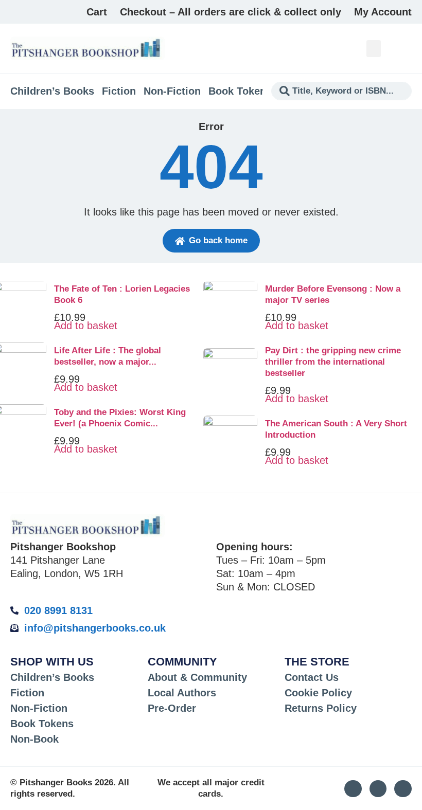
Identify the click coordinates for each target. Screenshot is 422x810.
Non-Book (34, 739)
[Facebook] (403, 789)
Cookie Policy (318, 692)
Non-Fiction (172, 91)
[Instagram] (353, 789)
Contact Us (312, 677)
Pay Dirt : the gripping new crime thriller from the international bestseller (333, 362)
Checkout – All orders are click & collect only (230, 11)
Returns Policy (321, 708)
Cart (96, 11)
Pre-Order (172, 708)
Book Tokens (240, 91)
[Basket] (406, 48)
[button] (373, 48)
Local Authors (182, 692)
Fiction (119, 91)
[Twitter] (378, 789)
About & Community (197, 677)
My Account (383, 11)
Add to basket (85, 325)
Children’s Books (52, 91)
